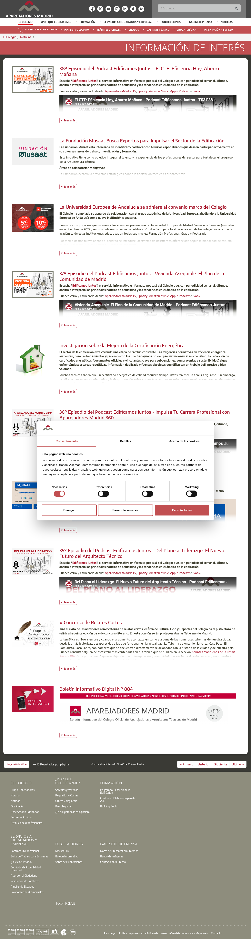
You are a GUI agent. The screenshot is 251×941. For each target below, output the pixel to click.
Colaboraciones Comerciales (27, 892)
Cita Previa (17, 806)
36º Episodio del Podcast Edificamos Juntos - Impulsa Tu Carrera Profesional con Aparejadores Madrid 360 (144, 414)
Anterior (204, 764)
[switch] (103, 494)
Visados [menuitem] (134, 29)
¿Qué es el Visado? (21, 862)
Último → (238, 764)
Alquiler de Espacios (22, 886)
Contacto (216, 933)
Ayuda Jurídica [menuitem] (186, 29)
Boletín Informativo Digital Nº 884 (96, 689)
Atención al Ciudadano (24, 875)
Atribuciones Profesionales (26, 822)
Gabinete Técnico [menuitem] (158, 29)
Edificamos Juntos (84, 80)
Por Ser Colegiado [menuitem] (76, 29)
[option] (25, 22)
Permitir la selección (125, 510)
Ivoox (196, 91)
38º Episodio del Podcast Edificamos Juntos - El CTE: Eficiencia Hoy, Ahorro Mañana (139, 71)
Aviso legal (110, 933)
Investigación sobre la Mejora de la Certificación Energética (122, 345)
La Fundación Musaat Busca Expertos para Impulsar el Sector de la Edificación (142, 140)
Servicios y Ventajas (66, 790)
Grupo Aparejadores (23, 790)
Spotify (142, 91)
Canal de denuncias (181, 933)
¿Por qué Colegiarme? (56, 22)
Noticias (227, 22)
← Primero (187, 764)
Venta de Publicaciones (68, 862)
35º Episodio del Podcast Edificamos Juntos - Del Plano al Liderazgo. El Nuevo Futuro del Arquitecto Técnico (141, 553)
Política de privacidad (131, 933)
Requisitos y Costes (66, 795)
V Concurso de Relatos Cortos (90, 622)
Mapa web (202, 933)
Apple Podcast (180, 91)
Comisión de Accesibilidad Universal (26, 868)
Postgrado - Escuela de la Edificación (115, 791)
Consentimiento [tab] (67, 441)
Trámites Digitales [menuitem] (109, 29)
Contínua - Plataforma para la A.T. (117, 799)
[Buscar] (236, 8)
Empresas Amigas (21, 817)
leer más (70, 120)
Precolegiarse (63, 806)
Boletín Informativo (66, 856)
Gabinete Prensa (200, 22)
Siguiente (220, 764)
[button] (16, 764)
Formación (87, 22)
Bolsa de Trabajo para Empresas (29, 856)
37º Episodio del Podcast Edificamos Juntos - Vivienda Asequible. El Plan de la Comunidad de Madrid (141, 276)
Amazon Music (159, 91)
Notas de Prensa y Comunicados (119, 851)
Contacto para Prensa (113, 862)
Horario (15, 795)
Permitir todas (182, 510)
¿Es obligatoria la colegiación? (72, 811)
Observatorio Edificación (25, 811)
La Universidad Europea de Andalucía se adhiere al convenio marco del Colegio (143, 207)
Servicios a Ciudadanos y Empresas (128, 22)
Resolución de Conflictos (25, 881)
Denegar (69, 510)
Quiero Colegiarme (66, 801)
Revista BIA (62, 851)
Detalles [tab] (125, 441)
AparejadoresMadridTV (120, 91)
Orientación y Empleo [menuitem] (218, 29)
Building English (109, 806)
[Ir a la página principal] (29, 9)
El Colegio (25, 22)
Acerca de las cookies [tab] (184, 441)
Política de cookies (156, 933)
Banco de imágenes (111, 856)
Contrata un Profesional (25, 851)
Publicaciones (171, 22)
